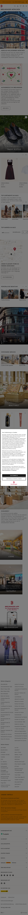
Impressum (14, 470)
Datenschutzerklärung (6, 470)
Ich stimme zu (14, 475)
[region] (14, 457)
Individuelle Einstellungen (14, 478)
